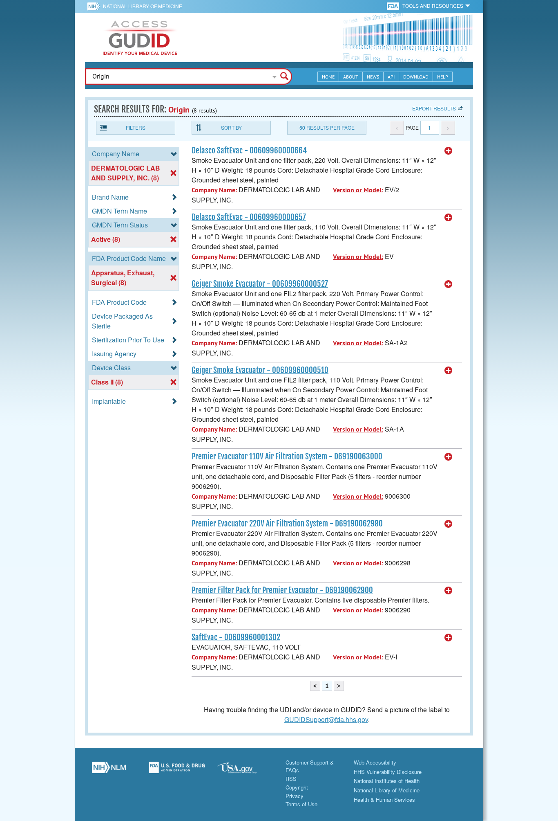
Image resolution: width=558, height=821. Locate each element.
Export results (434, 108)
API (391, 77)
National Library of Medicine (142, 5)
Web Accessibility (375, 762)
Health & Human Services (384, 799)
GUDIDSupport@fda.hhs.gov (326, 719)
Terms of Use (301, 804)
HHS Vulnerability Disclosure (388, 772)
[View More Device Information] (448, 151)
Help (442, 77)
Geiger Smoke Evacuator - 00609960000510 (260, 370)
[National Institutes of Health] (95, 6)
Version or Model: (358, 190)
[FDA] (393, 5)
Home (328, 77)
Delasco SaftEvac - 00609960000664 (249, 150)
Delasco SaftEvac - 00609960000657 (249, 217)
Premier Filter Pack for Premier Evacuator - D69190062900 (282, 590)
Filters (135, 127)
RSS (291, 779)
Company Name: (214, 190)
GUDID (140, 37)
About (350, 77)
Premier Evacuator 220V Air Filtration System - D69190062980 (287, 524)
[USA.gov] (245, 771)
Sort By (231, 127)
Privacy (295, 796)
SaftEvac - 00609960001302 (236, 637)
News (373, 77)
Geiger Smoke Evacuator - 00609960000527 (260, 284)
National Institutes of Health (387, 781)
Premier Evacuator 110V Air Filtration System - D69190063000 (287, 456)
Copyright (297, 787)
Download (416, 77)
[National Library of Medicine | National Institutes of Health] (109, 771)
